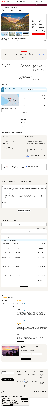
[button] (15, 22)
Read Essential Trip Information (24, 210)
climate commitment (6, 110)
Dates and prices (38, 34)
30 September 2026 (42, 31)
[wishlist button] (44, 37)
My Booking (18, 372)
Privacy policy (26, 379)
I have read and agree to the (30, 356)
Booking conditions (20, 381)
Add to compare (37, 37)
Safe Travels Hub (19, 376)
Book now (24, 57)
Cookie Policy (12, 404)
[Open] (13, 297)
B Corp (41, 372)
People (41, 377)
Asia (5, 7)
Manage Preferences (25, 401)
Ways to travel (16, 1)
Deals (21, 1)
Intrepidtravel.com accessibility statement (27, 385)
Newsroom (33, 379)
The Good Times (26, 374)
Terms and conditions (40, 54)
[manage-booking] (41, 1)
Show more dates (23, 285)
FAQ (32, 376)
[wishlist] (39, 1)
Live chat (33, 374)
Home (3, 7)
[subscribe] (46, 1)
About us (25, 372)
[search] (32, 1)
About (24, 1)
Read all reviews (20, 341)
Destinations (9, 1)
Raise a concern (34, 381)
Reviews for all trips (28, 341)
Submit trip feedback (20, 374)
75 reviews (36, 14)
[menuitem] (3, 1)
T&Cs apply (7, 377)
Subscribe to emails (7, 379)
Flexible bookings (19, 379)
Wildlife (41, 380)
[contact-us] (44, 1)
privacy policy (35, 356)
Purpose (41, 371)
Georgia (8, 7)
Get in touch (34, 372)
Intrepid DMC (26, 376)
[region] (15, 401)
